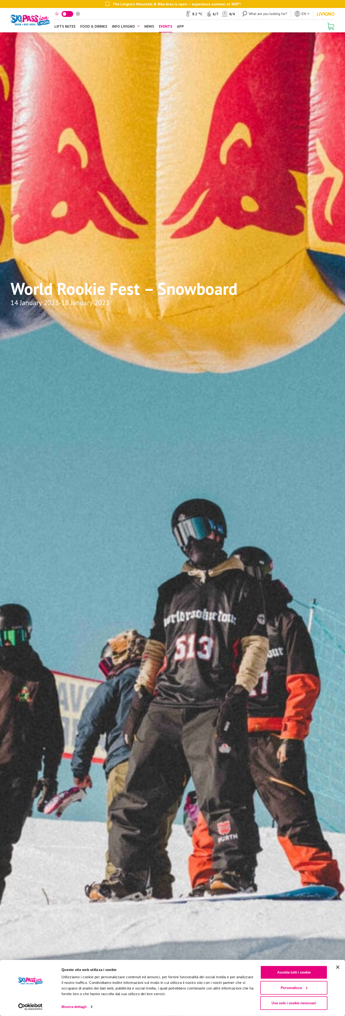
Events (165, 26)
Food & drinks (93, 26)
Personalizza (291, 987)
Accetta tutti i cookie (294, 972)
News (149, 26)
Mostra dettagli (74, 1007)
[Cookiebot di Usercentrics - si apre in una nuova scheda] (30, 1006)
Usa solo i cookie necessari (294, 1003)
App (180, 26)
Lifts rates (65, 26)
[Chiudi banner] (337, 967)
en (303, 13)
